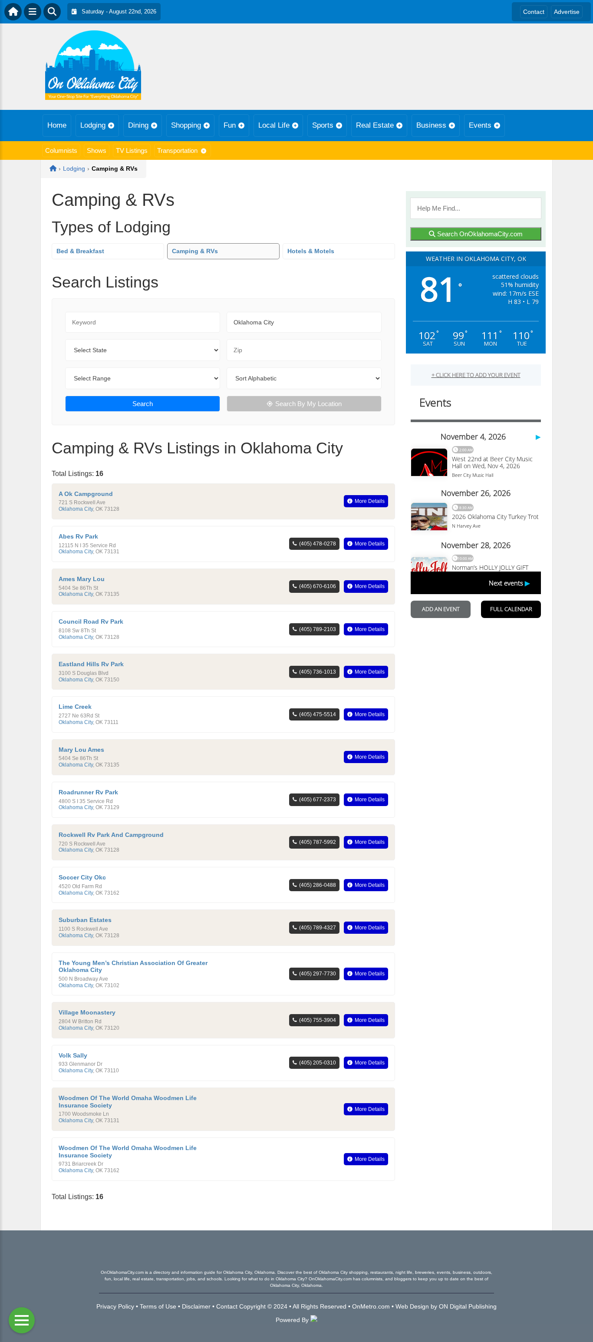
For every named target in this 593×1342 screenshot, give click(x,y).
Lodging (92, 125)
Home (56, 125)
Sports (322, 125)
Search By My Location (308, 403)
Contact (533, 11)
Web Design (412, 1306)
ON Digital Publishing (468, 1306)
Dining (138, 125)
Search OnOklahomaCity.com (479, 234)
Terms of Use (158, 1306)
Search (142, 403)
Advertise (567, 11)
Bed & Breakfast (80, 251)
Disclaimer (196, 1306)
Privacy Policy (115, 1306)
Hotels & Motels (310, 251)
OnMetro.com (371, 1306)
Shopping (186, 125)
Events (480, 125)
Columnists (61, 150)
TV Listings (132, 150)
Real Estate (375, 125)
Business (431, 125)
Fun (230, 125)
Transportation (177, 150)
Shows (96, 150)
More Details (370, 501)
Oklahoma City (76, 509)
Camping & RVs (195, 251)
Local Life (274, 125)
